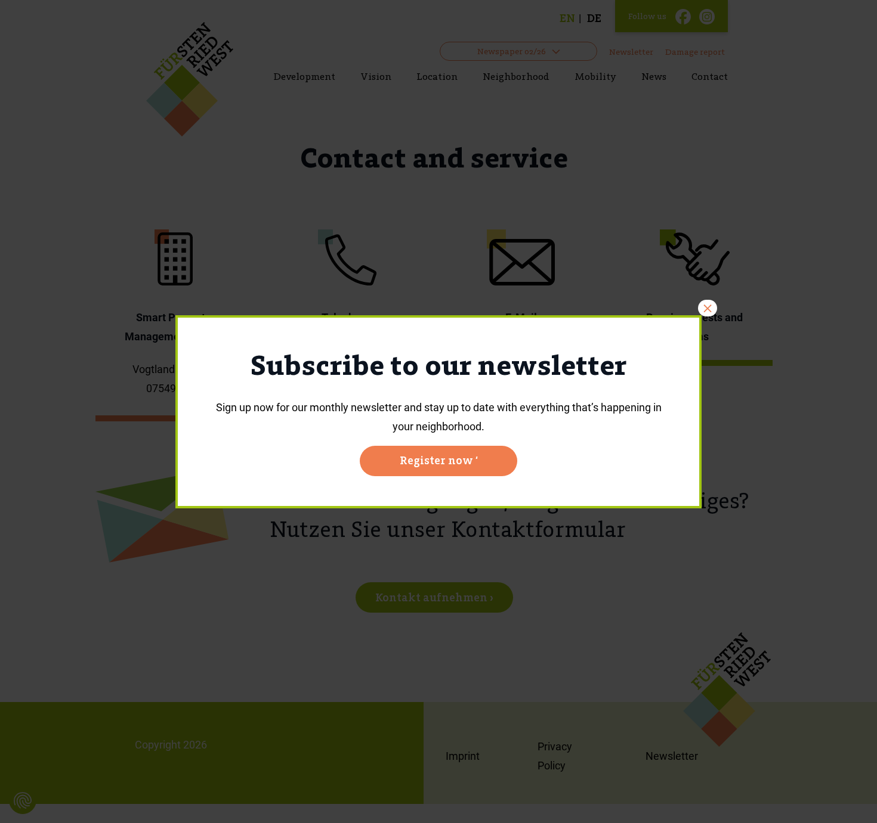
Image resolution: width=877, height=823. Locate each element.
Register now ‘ (439, 460)
